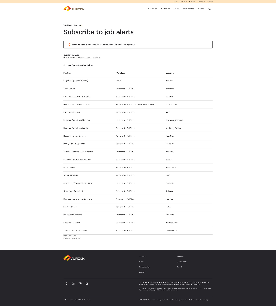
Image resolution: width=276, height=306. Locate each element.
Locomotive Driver (71, 112)
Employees (201, 1)
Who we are (152, 9)
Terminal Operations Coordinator (78, 152)
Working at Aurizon (72, 25)
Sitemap (142, 272)
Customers (183, 1)
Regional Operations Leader (75, 128)
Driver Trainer (69, 167)
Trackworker (69, 89)
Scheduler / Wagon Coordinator (77, 183)
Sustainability (188, 9)
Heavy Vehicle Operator (74, 144)
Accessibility (182, 262)
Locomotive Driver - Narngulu (76, 96)
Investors (201, 9)
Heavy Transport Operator (75, 136)
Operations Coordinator (74, 191)
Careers (177, 9)
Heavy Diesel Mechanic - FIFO (76, 104)
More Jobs (69, 236)
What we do (165, 9)
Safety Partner (69, 207)
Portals (180, 267)
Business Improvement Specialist (78, 199)
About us (142, 256)
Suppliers (192, 1)
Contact (210, 1)
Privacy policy (144, 267)
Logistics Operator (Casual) (75, 81)
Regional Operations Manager (76, 120)
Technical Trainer (70, 175)
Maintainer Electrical (72, 215)
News (175, 1)
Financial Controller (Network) (77, 159)
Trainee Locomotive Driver (75, 230)
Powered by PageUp (72, 238)
